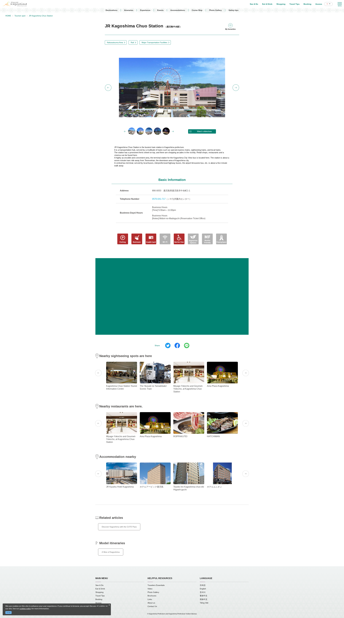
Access (98, 603)
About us (151, 603)
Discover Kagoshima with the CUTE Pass (119, 527)
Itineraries (128, 10)
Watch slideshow (204, 131)
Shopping (99, 592)
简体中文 (203, 599)
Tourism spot (20, 16)
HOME (8, 16)
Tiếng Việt (204, 603)
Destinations (111, 10)
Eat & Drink (100, 589)
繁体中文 (203, 596)
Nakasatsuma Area (115, 42)
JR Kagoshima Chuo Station (41, 16)
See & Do (99, 585)
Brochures (152, 596)
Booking (98, 599)
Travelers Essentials (156, 585)
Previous (108, 87)
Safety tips (233, 10)
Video (150, 589)
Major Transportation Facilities (154, 42)
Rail (132, 42)
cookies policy (25, 608)
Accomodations (177, 10)
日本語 (202, 585)
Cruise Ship (197, 10)
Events (160, 10)
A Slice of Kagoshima (111, 552)
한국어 (202, 592)
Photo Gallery (215, 10)
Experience (145, 10)
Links (150, 599)
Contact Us (152, 606)
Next (236, 87)
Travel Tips (100, 596)
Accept (8, 612)
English (203, 589)
